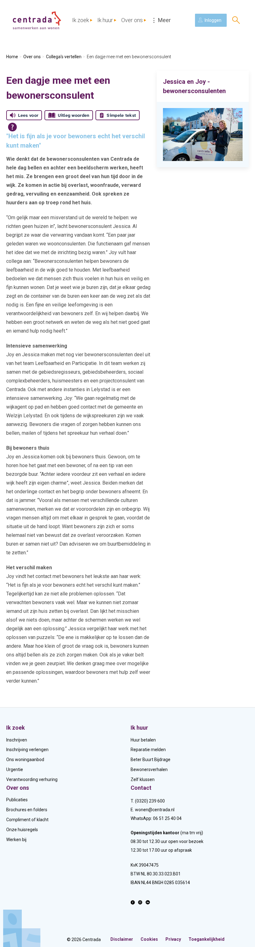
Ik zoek (80, 20)
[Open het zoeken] (236, 20)
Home (12, 56)
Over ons (132, 20)
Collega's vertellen (63, 56)
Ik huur (105, 20)
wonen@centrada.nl (154, 809)
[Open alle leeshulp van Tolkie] (12, 127)
